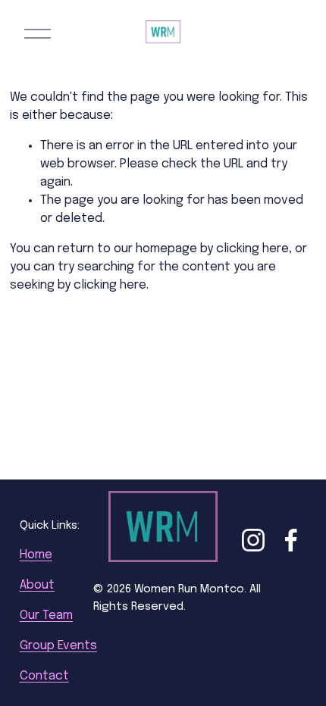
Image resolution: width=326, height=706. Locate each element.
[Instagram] (253, 540)
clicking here (252, 248)
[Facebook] (291, 540)
